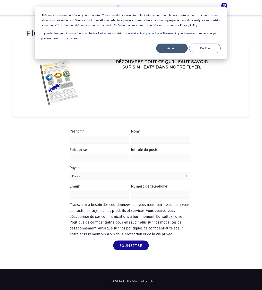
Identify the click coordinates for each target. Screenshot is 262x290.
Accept (172, 48)
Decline (205, 48)
